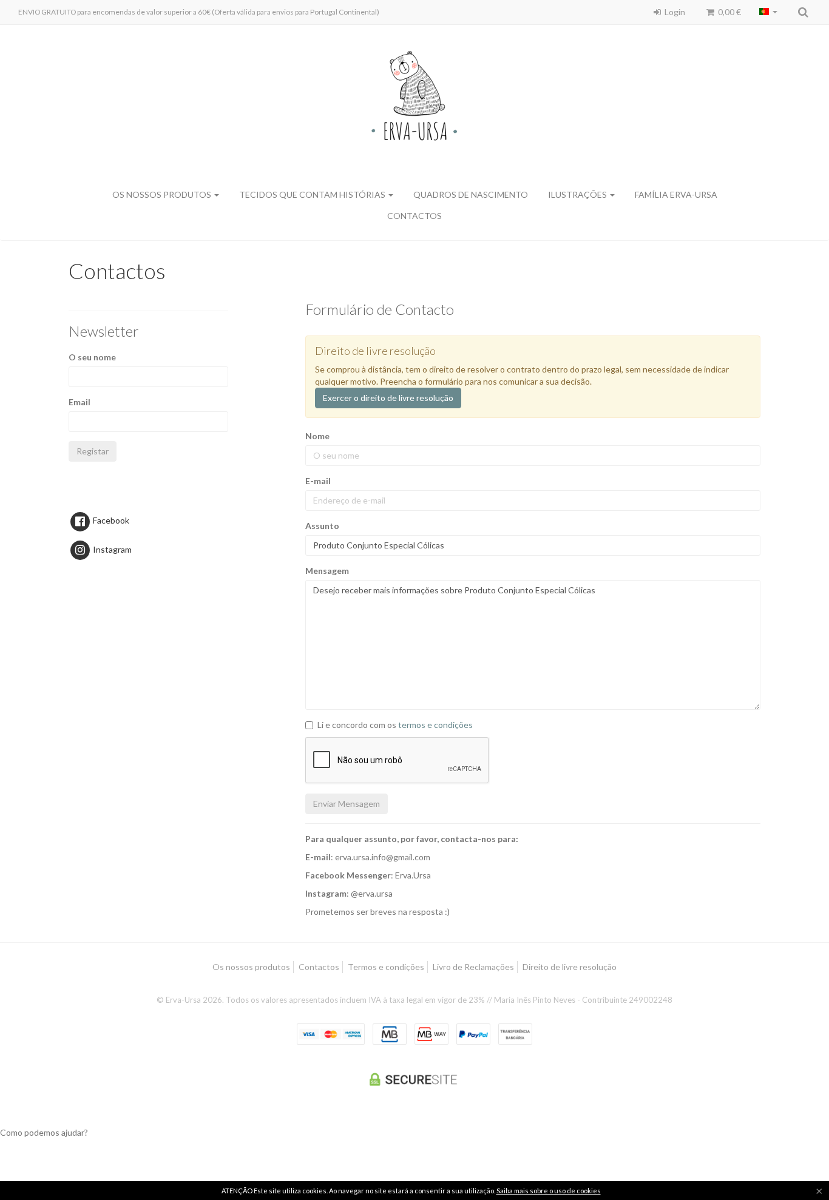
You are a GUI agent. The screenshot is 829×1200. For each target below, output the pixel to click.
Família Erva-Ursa (676, 194)
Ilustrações (578, 194)
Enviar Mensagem (346, 803)
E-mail (318, 481)
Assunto (322, 526)
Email (79, 402)
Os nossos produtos (251, 967)
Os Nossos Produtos (162, 194)
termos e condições (435, 725)
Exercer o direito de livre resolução (388, 398)
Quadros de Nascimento (470, 194)
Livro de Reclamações (473, 967)
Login (674, 12)
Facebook (110, 520)
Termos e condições (386, 967)
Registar (92, 451)
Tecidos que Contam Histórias (313, 194)
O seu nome (92, 357)
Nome (317, 436)
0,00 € (728, 12)
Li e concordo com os (395, 725)
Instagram (111, 549)
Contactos (414, 216)
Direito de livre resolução (570, 967)
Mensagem (327, 570)
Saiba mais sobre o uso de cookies (548, 1191)
